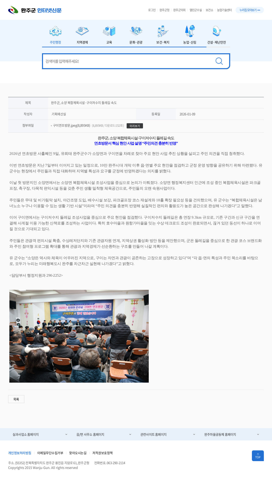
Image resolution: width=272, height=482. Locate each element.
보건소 (209, 10)
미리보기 (135, 126)
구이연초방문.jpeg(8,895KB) (88, 125)
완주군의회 (179, 10)
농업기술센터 (224, 10)
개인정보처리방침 (19, 452)
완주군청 (164, 10)
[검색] (219, 61)
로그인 (152, 10)
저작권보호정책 (102, 452)
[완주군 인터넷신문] (35, 10)
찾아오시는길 (77, 452)
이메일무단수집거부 (50, 452)
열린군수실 (196, 10)
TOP (257, 457)
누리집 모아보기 (248, 10)
